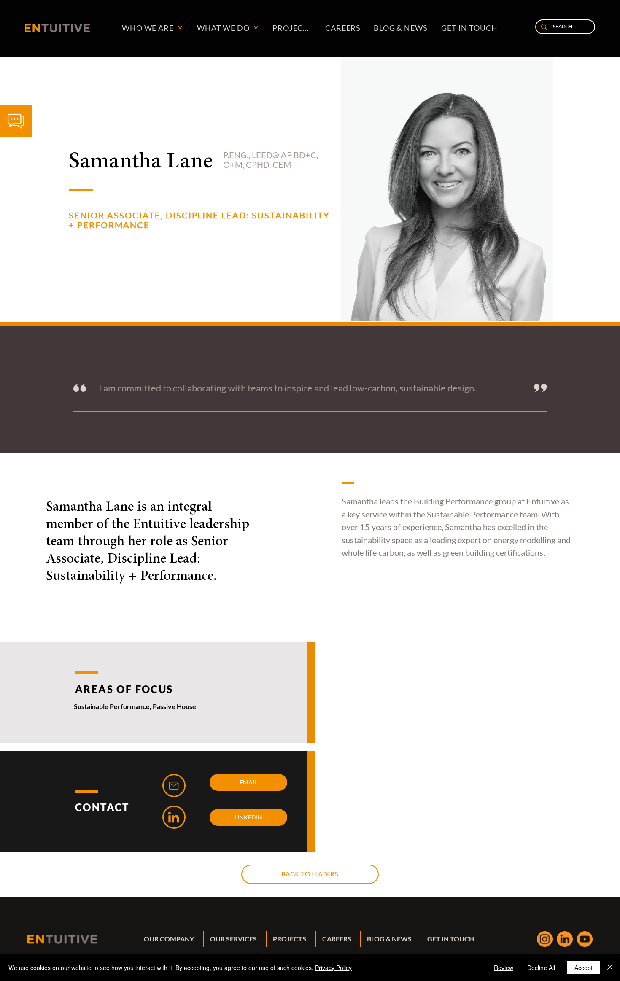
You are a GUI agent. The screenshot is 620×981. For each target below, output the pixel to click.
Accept (583, 967)
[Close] (610, 967)
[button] (15, 121)
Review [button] (503, 967)
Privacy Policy (333, 967)
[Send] (174, 785)
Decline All (541, 967)
